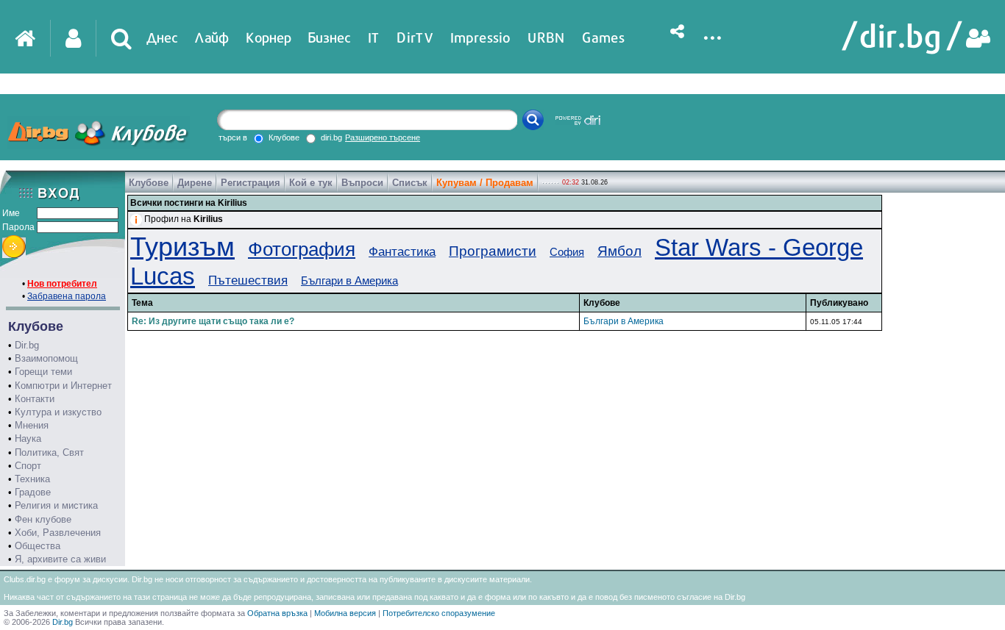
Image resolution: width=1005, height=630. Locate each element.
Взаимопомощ (46, 358)
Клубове (148, 182)
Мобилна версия (345, 613)
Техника (32, 478)
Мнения (32, 425)
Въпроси (362, 182)
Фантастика (402, 252)
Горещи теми (43, 371)
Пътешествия (248, 280)
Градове (33, 492)
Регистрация (250, 182)
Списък (409, 182)
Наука (28, 438)
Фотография (301, 249)
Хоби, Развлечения (58, 532)
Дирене (194, 182)
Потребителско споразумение (439, 613)
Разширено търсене (382, 137)
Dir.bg (27, 345)
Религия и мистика (56, 505)
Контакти (34, 398)
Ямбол (619, 251)
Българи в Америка (349, 280)
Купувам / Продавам (484, 182)
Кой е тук (311, 182)
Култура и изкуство (58, 412)
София (567, 252)
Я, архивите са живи (60, 559)
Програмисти (492, 251)
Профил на (183, 219)
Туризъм (182, 247)
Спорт (28, 465)
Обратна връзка (277, 613)
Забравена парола (66, 296)
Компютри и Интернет (63, 385)
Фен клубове (43, 519)
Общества (37, 545)
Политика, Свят (49, 452)
